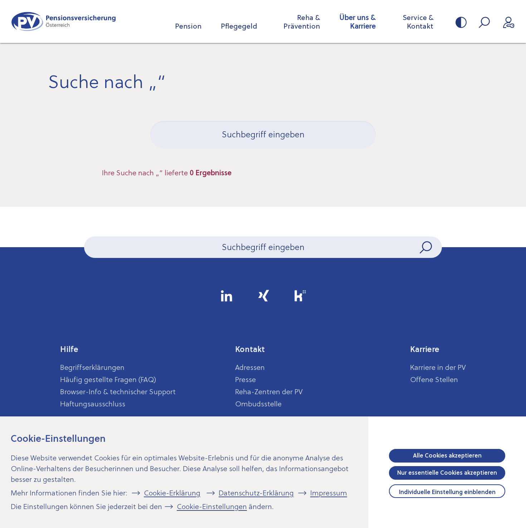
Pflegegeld (239, 26)
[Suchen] (426, 247)
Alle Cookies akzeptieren (447, 455)
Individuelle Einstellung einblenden (447, 492)
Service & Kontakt (418, 22)
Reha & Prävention (301, 22)
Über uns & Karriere (357, 22)
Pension (188, 26)
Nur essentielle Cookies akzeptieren (447, 472)
